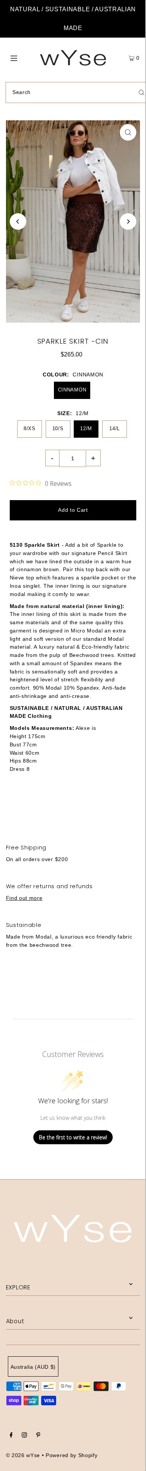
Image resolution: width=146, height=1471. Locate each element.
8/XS (30, 428)
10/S (58, 428)
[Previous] (18, 221)
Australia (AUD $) (33, 1367)
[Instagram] (24, 1436)
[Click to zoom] (128, 132)
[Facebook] (11, 1436)
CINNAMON (72, 390)
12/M (86, 428)
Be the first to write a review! (73, 1137)
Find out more (24, 898)
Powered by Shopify (71, 1455)
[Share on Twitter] (72, 809)
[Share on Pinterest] (121, 809)
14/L (114, 428)
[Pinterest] (38, 1436)
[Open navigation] (23, 58)
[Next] (128, 221)
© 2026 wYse (23, 1455)
